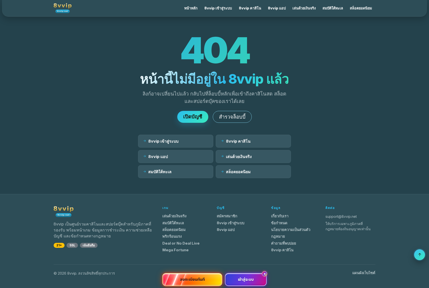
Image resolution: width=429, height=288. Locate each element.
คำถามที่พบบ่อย (283, 243)
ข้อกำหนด (279, 223)
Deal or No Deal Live (181, 243)
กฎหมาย (278, 236)
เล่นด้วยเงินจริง (304, 8)
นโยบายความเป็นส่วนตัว (290, 229)
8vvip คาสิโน (250, 8)
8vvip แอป (277, 8)
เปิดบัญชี (192, 117)
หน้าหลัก (191, 8)
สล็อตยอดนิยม (361, 8)
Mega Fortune (175, 250)
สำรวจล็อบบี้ (232, 117)
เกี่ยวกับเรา (279, 216)
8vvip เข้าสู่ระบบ (218, 8)
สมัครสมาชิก (227, 216)
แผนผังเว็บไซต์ (363, 273)
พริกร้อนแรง (172, 236)
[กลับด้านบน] (419, 254)
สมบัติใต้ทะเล (332, 8)
